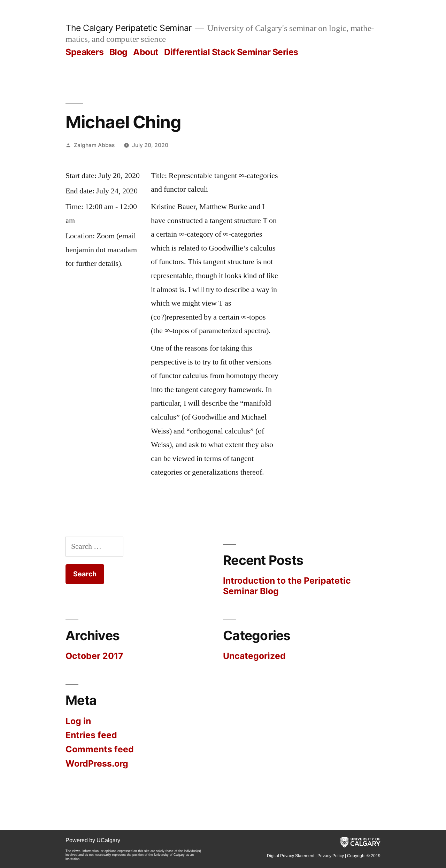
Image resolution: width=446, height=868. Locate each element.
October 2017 (94, 656)
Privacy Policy (330, 855)
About (146, 52)
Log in (78, 721)
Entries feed (91, 735)
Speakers (84, 52)
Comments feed (100, 749)
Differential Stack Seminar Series (231, 52)
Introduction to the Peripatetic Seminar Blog (287, 585)
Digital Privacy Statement (290, 855)
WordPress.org (97, 763)
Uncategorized (254, 656)
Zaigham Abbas (94, 145)
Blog (118, 52)
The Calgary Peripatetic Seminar (129, 28)
